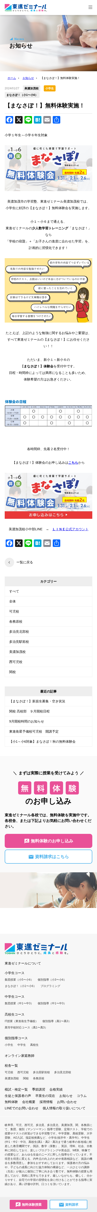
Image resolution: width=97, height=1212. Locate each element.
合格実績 (56, 1089)
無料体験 (11, 1102)
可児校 (14, 611)
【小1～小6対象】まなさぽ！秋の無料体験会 (42, 741)
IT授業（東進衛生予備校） (21, 1021)
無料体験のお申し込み (51, 841)
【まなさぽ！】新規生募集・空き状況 (37, 701)
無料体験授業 (31, 1204)
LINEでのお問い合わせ (21, 1108)
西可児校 (15, 662)
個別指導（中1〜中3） (52, 1003)
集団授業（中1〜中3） (19, 1003)
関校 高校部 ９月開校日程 (29, 711)
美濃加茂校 (17, 652)
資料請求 (71, 1204)
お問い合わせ (67, 1102)
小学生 (9, 1044)
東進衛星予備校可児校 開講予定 (34, 731)
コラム (82, 1096)
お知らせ (66, 1096)
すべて (14, 591)
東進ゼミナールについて (23, 963)
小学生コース (14, 973)
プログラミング (50, 986)
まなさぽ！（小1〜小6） (20, 986)
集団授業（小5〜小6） (19, 979)
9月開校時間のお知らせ (26, 721)
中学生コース (14, 996)
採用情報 (46, 1102)
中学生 (21, 1044)
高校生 (34, 1044)
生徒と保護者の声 (18, 1096)
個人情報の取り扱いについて (64, 1108)
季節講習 (38, 1089)
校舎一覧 (11, 1065)
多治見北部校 (19, 631)
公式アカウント (70, 529)
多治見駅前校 (19, 642)
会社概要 (28, 1102)
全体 (12, 601)
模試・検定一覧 (16, 1089)
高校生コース (14, 1014)
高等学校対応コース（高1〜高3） (26, 1027)
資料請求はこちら (51, 856)
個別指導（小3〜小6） (52, 979)
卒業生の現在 (45, 1096)
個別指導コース (16, 1038)
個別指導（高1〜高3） (56, 1021)
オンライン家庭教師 (19, 1056)
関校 (12, 672)
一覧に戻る (24, 562)
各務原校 (15, 621)
